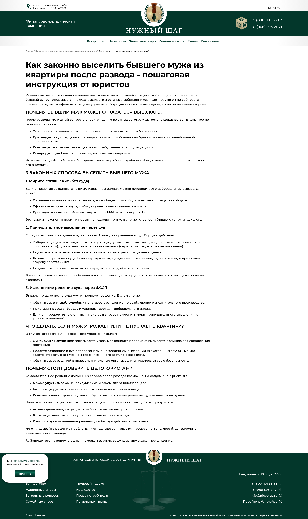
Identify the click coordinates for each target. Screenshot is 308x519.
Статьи (193, 41)
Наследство (117, 41)
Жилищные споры (142, 41)
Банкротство (96, 41)
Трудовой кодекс (90, 483)
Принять (25, 473)
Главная (30, 51)
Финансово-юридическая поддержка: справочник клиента (66, 51)
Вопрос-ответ (211, 41)
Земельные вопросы (43, 495)
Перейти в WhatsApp (260, 501)
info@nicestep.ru (264, 495)
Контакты (274, 7)
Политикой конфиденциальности (263, 515)
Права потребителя (92, 495)
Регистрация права (92, 501)
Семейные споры (171, 41)
